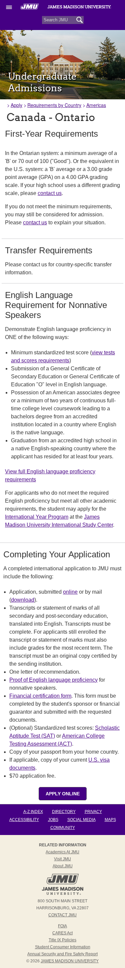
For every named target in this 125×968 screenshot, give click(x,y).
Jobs (53, 819)
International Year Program (36, 517)
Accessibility (24, 819)
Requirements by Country (54, 105)
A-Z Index (33, 811)
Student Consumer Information (62, 947)
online (70, 592)
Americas (96, 105)
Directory (64, 811)
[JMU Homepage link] (62, 894)
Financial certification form (40, 696)
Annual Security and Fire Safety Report (62, 954)
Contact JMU (62, 915)
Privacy (93, 811)
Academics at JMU (62, 852)
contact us (50, 193)
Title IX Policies (62, 940)
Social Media (81, 819)
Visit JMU (62, 859)
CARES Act (62, 933)
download (22, 600)
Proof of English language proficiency (53, 680)
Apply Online (63, 793)
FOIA (62, 926)
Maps (110, 819)
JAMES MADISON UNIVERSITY (70, 961)
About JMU (63, 866)
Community (62, 827)
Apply (16, 105)
